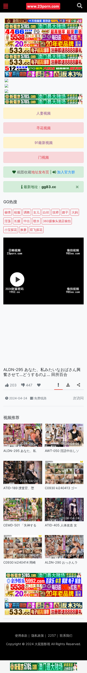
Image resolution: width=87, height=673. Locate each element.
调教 (27, 212)
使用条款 (21, 635)
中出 (27, 221)
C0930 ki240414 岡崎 (19, 562)
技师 (55, 212)
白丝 (46, 212)
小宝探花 (10, 230)
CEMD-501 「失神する (19, 525)
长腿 (17, 221)
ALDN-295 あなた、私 (19, 451)
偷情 (7, 212)
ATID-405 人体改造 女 (61, 525)
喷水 (36, 221)
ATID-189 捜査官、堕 (18, 488)
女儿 (36, 212)
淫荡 (7, 221)
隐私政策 (37, 635)
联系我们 (66, 635)
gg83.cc (48, 187)
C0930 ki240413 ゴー (61, 488)
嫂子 (65, 212)
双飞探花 (36, 230)
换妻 (23, 230)
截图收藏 (33, 172)
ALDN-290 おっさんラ (61, 562)
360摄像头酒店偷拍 (57, 221)
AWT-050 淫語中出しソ (62, 451)
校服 (17, 212)
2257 (52, 635)
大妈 (75, 212)
